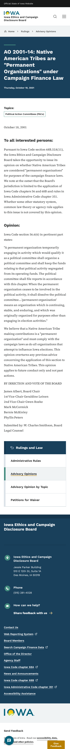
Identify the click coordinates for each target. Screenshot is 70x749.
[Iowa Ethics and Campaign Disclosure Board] (12, 13)
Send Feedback (13, 730)
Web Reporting (18, 634)
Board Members (14, 640)
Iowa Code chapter (19, 667)
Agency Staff (12, 660)
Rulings (25, 31)
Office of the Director (18, 653)
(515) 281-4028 (23, 592)
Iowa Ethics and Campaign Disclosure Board (21, 19)
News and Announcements (21, 673)
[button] (56, 745)
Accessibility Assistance (19, 693)
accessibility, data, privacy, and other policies (30, 739)
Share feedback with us (30, 613)
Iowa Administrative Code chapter (28, 687)
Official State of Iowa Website (18, 3)
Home (11, 31)
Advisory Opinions (46, 31)
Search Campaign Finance (24, 647)
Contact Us (11, 627)
